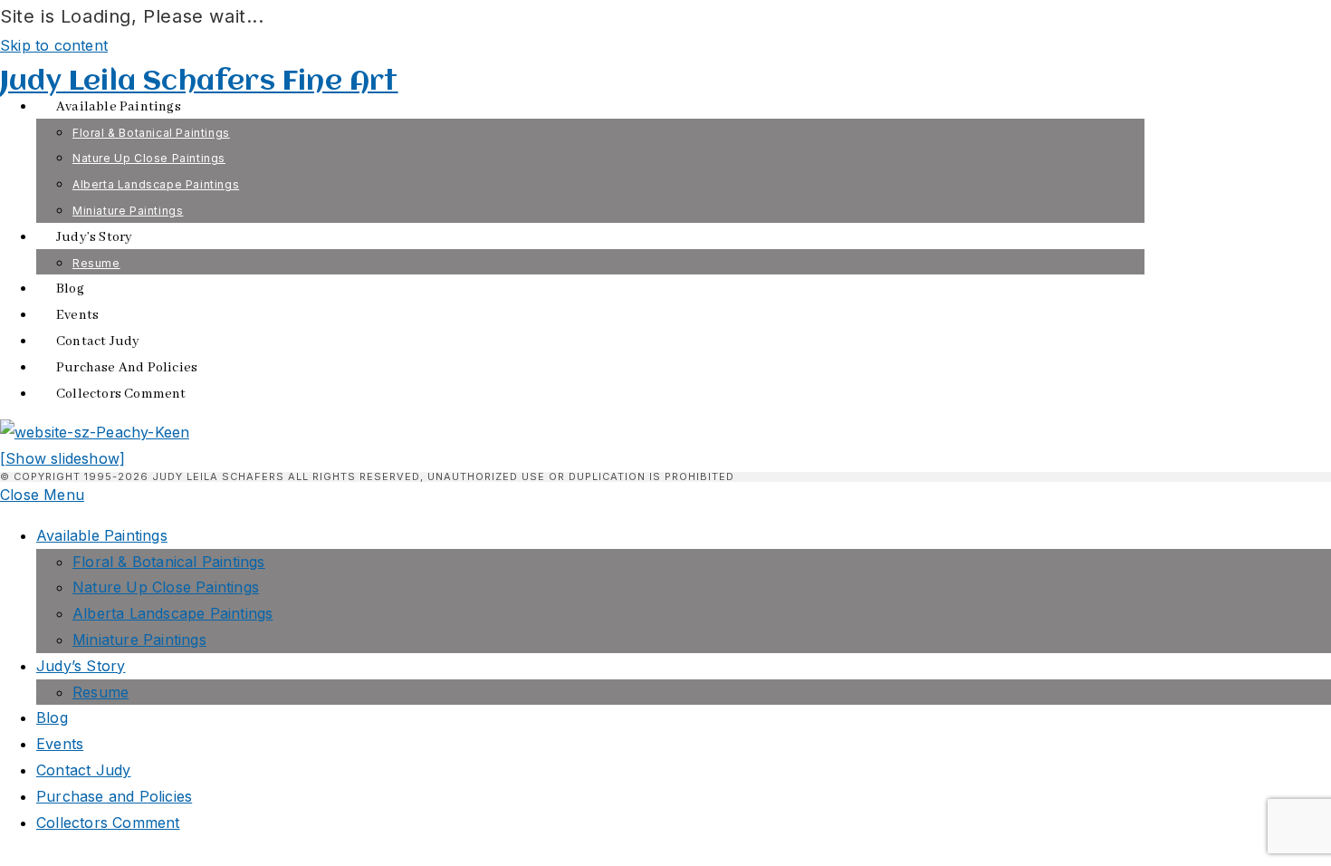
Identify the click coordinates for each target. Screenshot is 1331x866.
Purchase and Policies (114, 796)
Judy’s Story (80, 666)
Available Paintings (102, 535)
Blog (52, 717)
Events (59, 744)
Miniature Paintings (139, 639)
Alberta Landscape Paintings (172, 613)
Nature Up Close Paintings (165, 587)
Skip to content (54, 45)
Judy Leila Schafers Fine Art (199, 82)
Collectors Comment (108, 822)
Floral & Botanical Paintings (168, 562)
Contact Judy (83, 770)
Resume (100, 692)
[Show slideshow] (62, 458)
